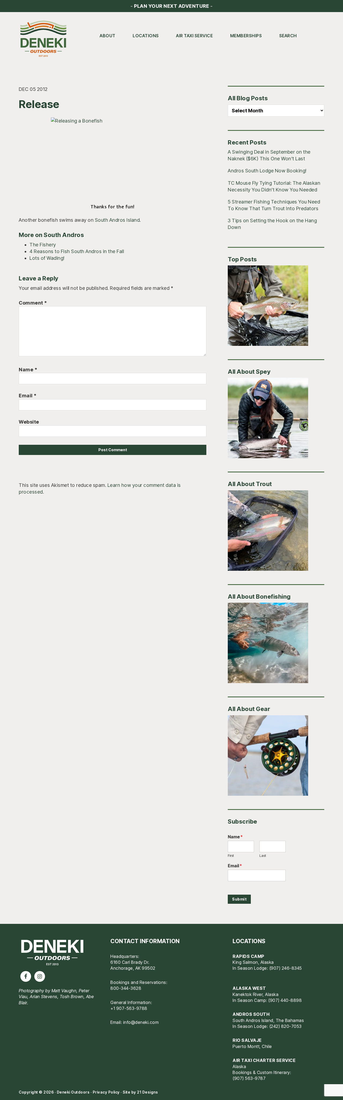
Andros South (251, 1014)
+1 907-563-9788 (128, 1008)
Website (29, 422)
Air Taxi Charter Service (264, 1060)
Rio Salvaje (247, 1040)
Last (262, 855)
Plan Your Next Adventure (171, 6)
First (231, 855)
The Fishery (42, 244)
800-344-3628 (125, 988)
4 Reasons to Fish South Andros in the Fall (76, 251)
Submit (239, 899)
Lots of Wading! (47, 258)
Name (28, 369)
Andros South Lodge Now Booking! (267, 170)
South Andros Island (117, 220)
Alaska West (249, 988)
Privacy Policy (106, 1092)
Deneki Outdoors (45, 39)
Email (28, 395)
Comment (33, 303)
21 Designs (147, 1092)
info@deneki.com (141, 1022)
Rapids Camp (248, 956)
